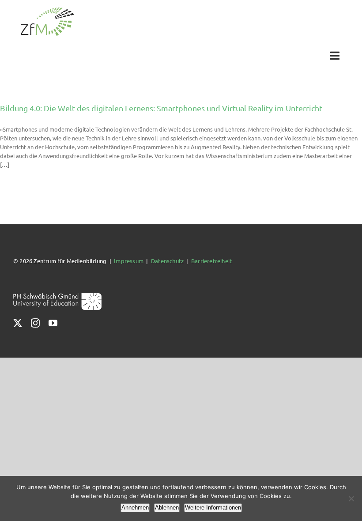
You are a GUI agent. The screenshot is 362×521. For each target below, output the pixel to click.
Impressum (128, 260)
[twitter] (17, 323)
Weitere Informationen (213, 507)
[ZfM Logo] (47, 10)
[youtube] (53, 323)
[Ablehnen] (351, 498)
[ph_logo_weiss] (57, 296)
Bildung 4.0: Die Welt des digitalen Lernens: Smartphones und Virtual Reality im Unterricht (161, 108)
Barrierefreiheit (211, 260)
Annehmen (135, 507)
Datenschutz (167, 260)
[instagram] (35, 323)
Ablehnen (167, 507)
